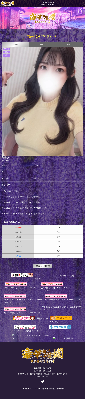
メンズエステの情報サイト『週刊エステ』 (30, 331)
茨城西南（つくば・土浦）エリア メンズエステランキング (60, 289)
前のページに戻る (43, 266)
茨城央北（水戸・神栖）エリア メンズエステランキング (23, 301)
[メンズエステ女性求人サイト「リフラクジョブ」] (31, 338)
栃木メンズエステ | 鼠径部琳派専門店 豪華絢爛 (7, 3)
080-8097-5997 (49, 3)
